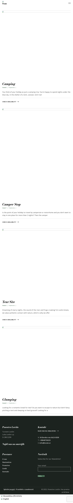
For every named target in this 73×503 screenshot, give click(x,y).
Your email (42, 465)
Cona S (4, 305)
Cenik (4, 468)
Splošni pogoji (9, 489)
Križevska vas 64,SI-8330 (49, 437)
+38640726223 (45, 440)
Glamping (9, 399)
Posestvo (6, 465)
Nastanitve (6, 462)
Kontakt (5, 472)
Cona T (4, 208)
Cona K (4, 87)
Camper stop (11, 204)
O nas (4, 459)
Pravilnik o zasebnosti (25, 489)
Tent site (8, 302)
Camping (8, 84)
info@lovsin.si (45, 443)
